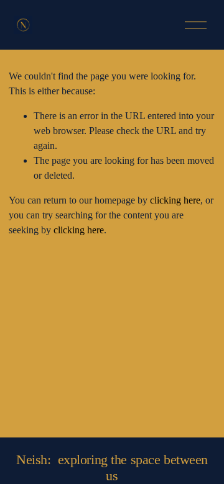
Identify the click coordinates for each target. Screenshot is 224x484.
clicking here (175, 200)
